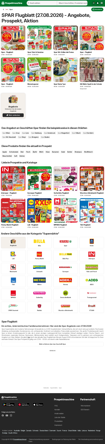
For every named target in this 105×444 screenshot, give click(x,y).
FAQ (56, 406)
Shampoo (78, 152)
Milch (41, 152)
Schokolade (13, 152)
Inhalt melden (59, 413)
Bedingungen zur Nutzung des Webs (64, 439)
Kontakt (57, 410)
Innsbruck (49, 133)
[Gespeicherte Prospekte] (93, 3)
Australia (17, 431)
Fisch (28, 152)
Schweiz (35, 431)
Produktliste (58, 421)
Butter (69, 152)
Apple (4, 152)
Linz (25, 133)
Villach (76, 133)
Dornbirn (88, 133)
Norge (98, 431)
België (23, 431)
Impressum (58, 425)
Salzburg (36, 133)
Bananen (55, 152)
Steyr (22, 137)
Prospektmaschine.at (19, 439)
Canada (28, 431)
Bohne (22, 156)
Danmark (52, 431)
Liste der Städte (59, 417)
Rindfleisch (88, 152)
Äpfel (35, 152)
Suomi (59, 431)
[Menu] (101, 3)
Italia (79, 431)
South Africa (12, 433)
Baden (45, 137)
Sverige (4, 433)
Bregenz (33, 137)
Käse (48, 152)
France (64, 431)
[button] (97, 3)
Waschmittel (7, 156)
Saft (15, 156)
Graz (15, 133)
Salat (63, 152)
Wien (6, 133)
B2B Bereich (85, 410)
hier (29, 337)
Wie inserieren (85, 406)
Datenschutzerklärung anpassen (39, 439)
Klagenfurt (63, 133)
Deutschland (44, 431)
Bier (22, 152)
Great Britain (72, 431)
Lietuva (84, 431)
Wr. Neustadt (9, 137)
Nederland (91, 431)
